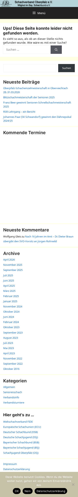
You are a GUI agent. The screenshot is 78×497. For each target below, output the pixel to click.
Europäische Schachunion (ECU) (22, 427)
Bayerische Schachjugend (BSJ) (21, 447)
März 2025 (9, 291)
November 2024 (12, 306)
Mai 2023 (8, 348)
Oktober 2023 (11, 327)
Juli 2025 (8, 275)
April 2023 (9, 353)
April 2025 (9, 285)
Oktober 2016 (11, 369)
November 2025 (12, 265)
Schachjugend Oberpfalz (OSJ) (21, 453)
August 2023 (10, 338)
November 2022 (12, 358)
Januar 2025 (10, 301)
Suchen (66, 68)
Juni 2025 (8, 280)
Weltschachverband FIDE (18, 421)
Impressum (10, 464)
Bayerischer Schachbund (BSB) (21, 442)
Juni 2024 (8, 317)
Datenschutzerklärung (16, 469)
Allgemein (9, 387)
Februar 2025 (11, 296)
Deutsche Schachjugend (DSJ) (20, 437)
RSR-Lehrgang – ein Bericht (19, 111)
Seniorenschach (12, 392)
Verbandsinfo (11, 397)
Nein (28, 491)
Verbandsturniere (13, 402)
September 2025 (13, 270)
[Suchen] (56, 49)
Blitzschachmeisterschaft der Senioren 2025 (29, 97)
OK (17, 491)
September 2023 (13, 332)
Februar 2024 (11, 322)
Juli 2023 (8, 343)
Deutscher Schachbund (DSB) (20, 432)
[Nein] (73, 484)
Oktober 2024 (11, 311)
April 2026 (9, 259)
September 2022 (13, 363)
